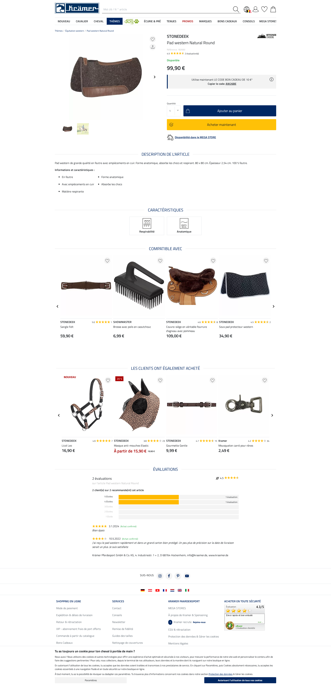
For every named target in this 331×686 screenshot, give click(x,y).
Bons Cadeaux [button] (227, 21)
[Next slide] (154, 77)
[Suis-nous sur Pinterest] (177, 576)
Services (118, 601)
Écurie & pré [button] (152, 21)
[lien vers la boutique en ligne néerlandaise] (173, 590)
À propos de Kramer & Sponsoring (188, 615)
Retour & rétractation (69, 622)
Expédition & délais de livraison (74, 615)
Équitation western (74, 30)
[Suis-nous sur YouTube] (186, 576)
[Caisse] (273, 9)
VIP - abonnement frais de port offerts (78, 629)
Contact (116, 608)
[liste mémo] (264, 9)
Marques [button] (205, 21)
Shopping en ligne (68, 601)
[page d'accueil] (77, 8)
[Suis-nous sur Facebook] (169, 576)
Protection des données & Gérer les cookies (193, 636)
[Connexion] (256, 9)
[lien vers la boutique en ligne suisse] (158, 590)
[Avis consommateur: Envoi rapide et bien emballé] (244, 617)
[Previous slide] (57, 77)
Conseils (117, 615)
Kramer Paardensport (184, 601)
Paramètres (91, 680)
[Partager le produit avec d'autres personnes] (152, 47)
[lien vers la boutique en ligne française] (165, 590)
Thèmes (59, 30)
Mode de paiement (67, 608)
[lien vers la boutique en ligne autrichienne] (150, 590)
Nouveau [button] (64, 21)
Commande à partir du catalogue (75, 636)
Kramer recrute (187, 622)
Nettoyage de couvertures (127, 643)
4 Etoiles (108, 501)
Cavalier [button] (82, 21)
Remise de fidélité (122, 629)
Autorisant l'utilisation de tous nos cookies (240, 680)
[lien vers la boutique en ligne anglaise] (180, 590)
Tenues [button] (171, 21)
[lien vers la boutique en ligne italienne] (187, 590)
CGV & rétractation (179, 629)
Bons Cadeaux (64, 643)
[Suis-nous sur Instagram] (160, 576)
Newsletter (118, 622)
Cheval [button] (99, 21)
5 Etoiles (108, 496)
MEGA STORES (268, 21)
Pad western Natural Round (100, 30)
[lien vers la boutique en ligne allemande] (143, 590)
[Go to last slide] (57, 306)
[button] (132, 21)
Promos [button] (187, 21)
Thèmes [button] (114, 21)
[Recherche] (237, 9)
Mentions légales (178, 643)
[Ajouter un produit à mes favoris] (152, 39)
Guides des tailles (122, 636)
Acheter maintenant (221, 124)
